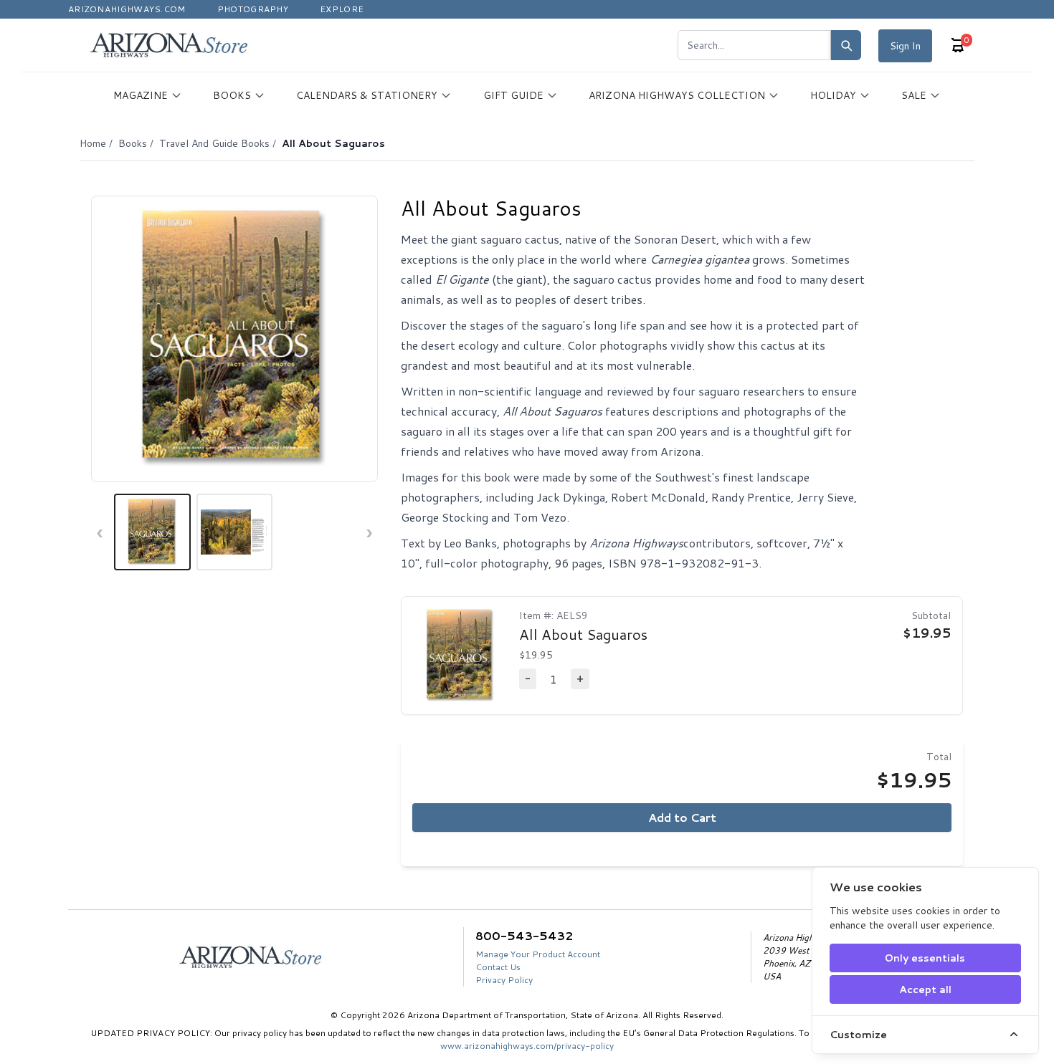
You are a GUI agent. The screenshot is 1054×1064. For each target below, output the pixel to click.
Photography (252, 9)
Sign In (905, 46)
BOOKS (232, 95)
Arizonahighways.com (127, 9)
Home (93, 143)
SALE (913, 95)
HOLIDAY (833, 95)
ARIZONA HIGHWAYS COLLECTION (677, 95)
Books (132, 143)
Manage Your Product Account (537, 954)
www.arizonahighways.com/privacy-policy (527, 1046)
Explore (342, 9)
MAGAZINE (140, 95)
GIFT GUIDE (513, 95)
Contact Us (498, 967)
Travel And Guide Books (214, 143)
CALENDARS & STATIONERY (366, 95)
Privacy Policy (504, 980)
